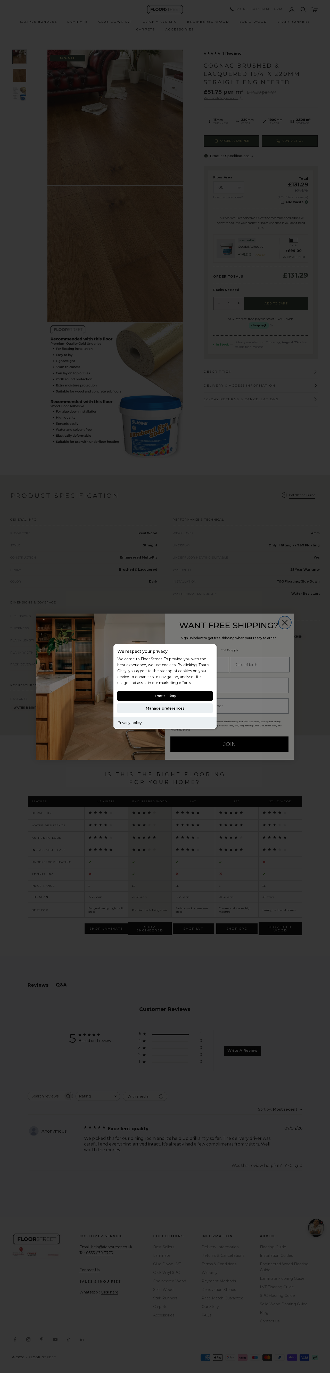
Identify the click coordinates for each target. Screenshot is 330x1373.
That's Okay (165, 696)
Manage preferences (165, 708)
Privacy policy (129, 722)
